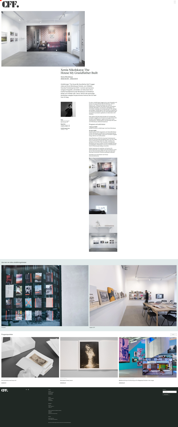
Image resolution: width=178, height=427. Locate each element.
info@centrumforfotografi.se (53, 419)
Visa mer (173, 334)
